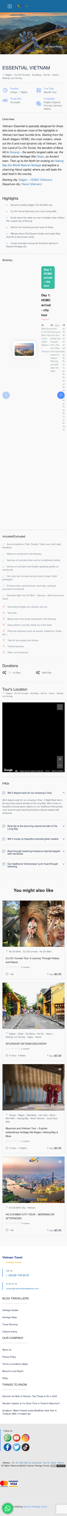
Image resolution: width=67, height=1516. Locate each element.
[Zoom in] (60, 759)
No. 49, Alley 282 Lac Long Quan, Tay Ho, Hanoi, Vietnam (38, 1462)
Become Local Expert (12, 1371)
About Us (6, 1349)
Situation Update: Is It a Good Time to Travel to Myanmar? (31, 1403)
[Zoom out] (60, 765)
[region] (33, 737)
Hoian (40, 156)
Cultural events (9, 1331)
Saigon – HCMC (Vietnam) (35, 180)
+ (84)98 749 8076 (17, 1275)
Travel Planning (10, 1324)
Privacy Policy (9, 1356)
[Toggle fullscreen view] (60, 707)
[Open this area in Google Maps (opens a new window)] (8, 770)
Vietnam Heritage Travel (35, 1506)
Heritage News (9, 1317)
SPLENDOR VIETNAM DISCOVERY (26, 1043)
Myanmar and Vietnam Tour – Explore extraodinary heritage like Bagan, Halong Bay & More (32, 1132)
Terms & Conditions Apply (15, 1363)
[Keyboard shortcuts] (16, 771)
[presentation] (6, 395)
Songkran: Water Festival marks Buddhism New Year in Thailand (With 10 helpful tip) (29, 1412)
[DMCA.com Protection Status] (58, 1465)
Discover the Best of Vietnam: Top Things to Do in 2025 (29, 1396)
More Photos (56, 46)
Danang (14, 152)
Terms (47, 771)
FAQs (5, 1378)
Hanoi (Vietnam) (32, 184)
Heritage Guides (10, 1310)
